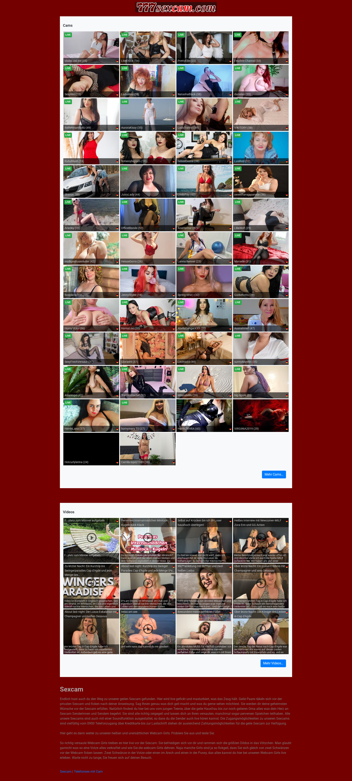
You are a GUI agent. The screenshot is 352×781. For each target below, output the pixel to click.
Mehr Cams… (274, 474)
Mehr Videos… (273, 663)
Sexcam (66, 771)
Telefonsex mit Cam (88, 771)
